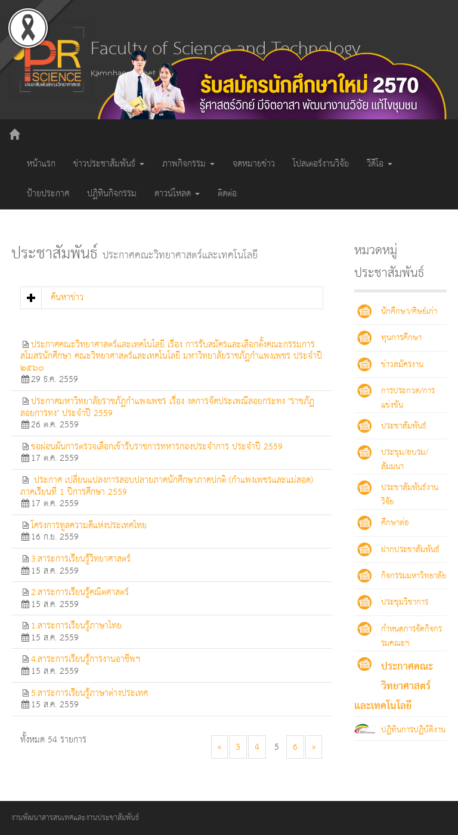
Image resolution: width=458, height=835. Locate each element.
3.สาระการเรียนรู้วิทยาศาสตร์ (81, 559)
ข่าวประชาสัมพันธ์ (105, 164)
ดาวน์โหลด (174, 194)
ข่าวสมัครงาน (402, 365)
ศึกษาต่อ (395, 523)
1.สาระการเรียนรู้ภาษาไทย (76, 626)
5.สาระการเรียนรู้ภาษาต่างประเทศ (89, 693)
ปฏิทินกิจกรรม (112, 194)
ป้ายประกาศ (48, 194)
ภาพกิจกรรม (185, 164)
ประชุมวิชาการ (404, 602)
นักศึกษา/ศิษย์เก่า (409, 311)
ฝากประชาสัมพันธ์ (410, 550)
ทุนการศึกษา (401, 338)
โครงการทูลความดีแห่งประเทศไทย (89, 525)
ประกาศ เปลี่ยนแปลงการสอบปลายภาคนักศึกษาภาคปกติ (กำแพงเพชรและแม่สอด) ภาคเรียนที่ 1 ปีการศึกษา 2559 (166, 486)
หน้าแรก (41, 164)
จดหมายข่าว (254, 164)
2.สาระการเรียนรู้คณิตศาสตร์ (80, 592)
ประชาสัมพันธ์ (403, 426)
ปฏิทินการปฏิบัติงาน (413, 730)
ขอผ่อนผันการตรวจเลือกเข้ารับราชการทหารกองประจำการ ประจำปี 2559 (157, 447)
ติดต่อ (227, 194)
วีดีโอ (376, 164)
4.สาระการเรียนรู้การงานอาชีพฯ (85, 659)
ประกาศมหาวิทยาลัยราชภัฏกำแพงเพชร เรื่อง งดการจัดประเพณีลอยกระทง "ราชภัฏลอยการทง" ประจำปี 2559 (167, 407)
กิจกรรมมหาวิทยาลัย (413, 576)
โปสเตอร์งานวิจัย (321, 164)
